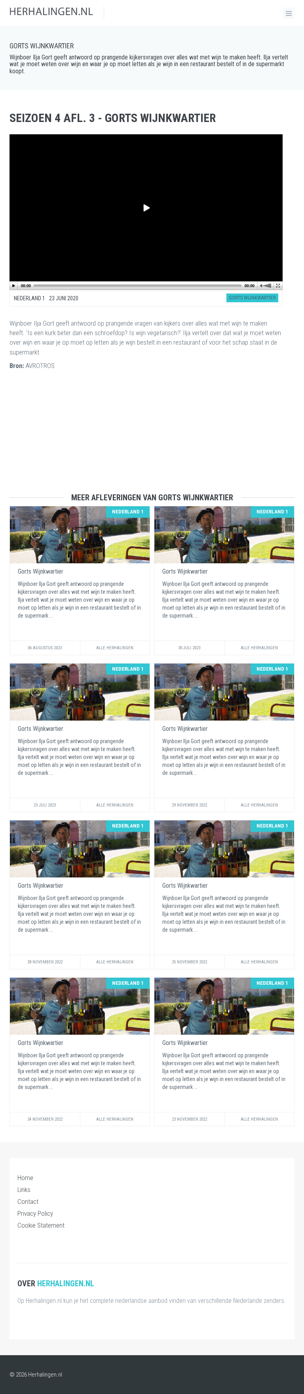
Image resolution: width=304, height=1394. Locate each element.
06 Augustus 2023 (45, 647)
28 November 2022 (45, 962)
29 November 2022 (189, 805)
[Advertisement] (152, 437)
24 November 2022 (45, 1119)
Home (25, 1178)
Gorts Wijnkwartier (42, 46)
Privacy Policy (35, 1213)
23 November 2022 (189, 1119)
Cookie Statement (41, 1225)
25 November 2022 (189, 962)
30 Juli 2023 (189, 647)
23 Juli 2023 (45, 805)
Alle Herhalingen (114, 647)
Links (23, 1190)
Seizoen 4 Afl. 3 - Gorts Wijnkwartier (113, 118)
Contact (27, 1201)
